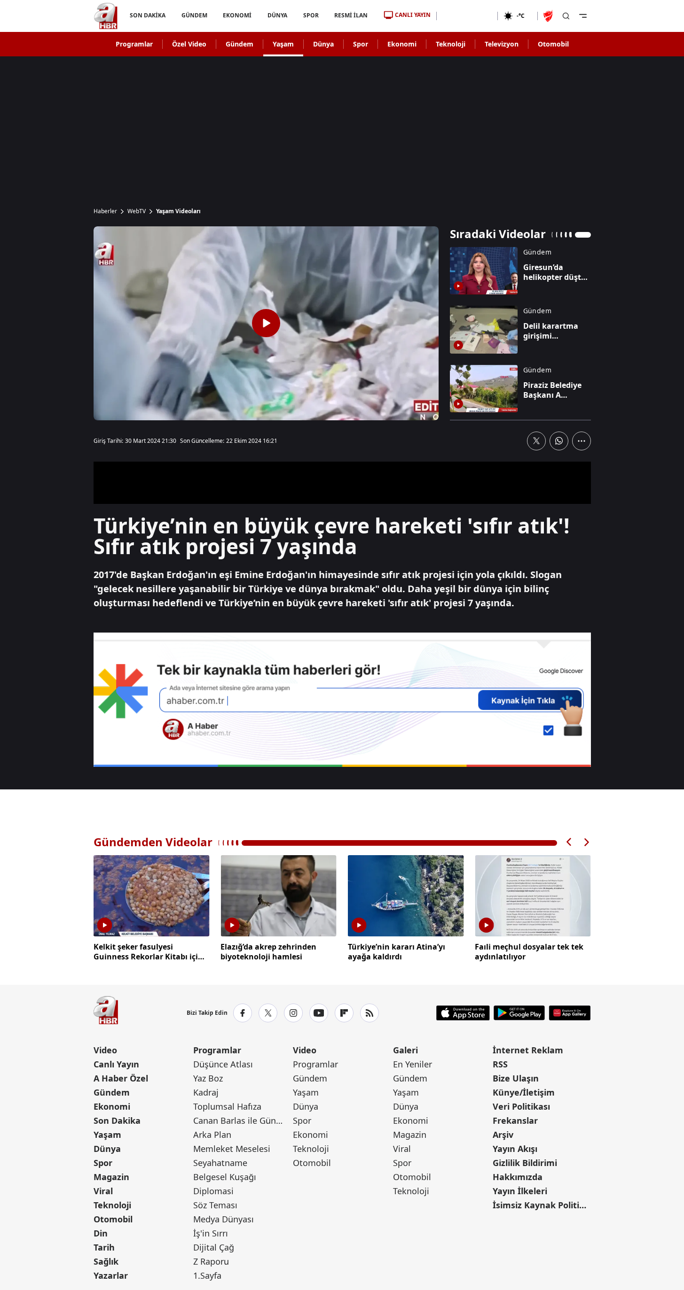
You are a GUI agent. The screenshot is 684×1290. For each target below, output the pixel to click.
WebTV (136, 211)
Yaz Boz (208, 1078)
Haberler (105, 211)
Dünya (323, 43)
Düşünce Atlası (223, 1064)
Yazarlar (111, 1275)
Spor (360, 43)
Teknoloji (450, 43)
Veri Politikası (521, 1106)
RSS (500, 1064)
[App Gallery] (569, 1012)
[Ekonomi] (467, 16)
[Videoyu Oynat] (266, 323)
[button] (569, 842)
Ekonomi (402, 43)
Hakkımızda (517, 1176)
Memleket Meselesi (231, 1148)
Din (101, 1233)
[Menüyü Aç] (583, 16)
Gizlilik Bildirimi (525, 1162)
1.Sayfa (207, 1275)
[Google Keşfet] (342, 700)
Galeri (405, 1050)
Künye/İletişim (524, 1092)
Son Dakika (117, 1120)
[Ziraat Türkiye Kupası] (549, 16)
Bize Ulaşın (516, 1078)
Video (105, 1050)
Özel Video (189, 43)
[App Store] (463, 1012)
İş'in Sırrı (210, 1233)
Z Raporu (211, 1261)
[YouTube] (318, 1013)
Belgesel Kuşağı (224, 1176)
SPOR (310, 15)
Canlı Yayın (116, 1064)
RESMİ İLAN (351, 15)
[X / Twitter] (268, 1013)
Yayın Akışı (515, 1148)
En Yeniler (412, 1064)
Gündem (239, 43)
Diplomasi (213, 1191)
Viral (103, 1191)
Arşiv (503, 1134)
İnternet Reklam (528, 1050)
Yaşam (283, 43)
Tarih (104, 1247)
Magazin (111, 1176)
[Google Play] (519, 1012)
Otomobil (553, 43)
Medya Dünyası (223, 1219)
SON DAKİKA (147, 15)
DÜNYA (277, 15)
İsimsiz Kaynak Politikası (541, 1205)
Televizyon (502, 43)
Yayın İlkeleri (520, 1191)
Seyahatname (220, 1162)
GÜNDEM (194, 15)
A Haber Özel (121, 1078)
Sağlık (106, 1261)
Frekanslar (515, 1120)
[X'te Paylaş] (536, 441)
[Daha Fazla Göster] (581, 441)
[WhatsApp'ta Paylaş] (559, 441)
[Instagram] (293, 1013)
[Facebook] (242, 1013)
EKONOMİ (237, 15)
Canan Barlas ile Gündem (242, 1120)
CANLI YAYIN (413, 15)
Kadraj (206, 1092)
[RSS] (369, 1013)
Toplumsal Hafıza (227, 1106)
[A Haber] (106, 16)
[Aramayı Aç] (566, 16)
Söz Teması (215, 1205)
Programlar (134, 43)
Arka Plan (212, 1134)
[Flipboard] (344, 1013)
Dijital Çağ (213, 1247)
